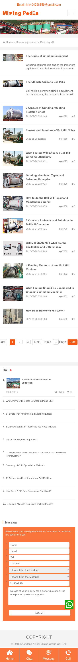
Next (37, 341)
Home (9, 42)
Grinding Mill (47, 42)
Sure (72, 341)
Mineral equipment (26, 42)
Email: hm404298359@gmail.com (39, 4)
